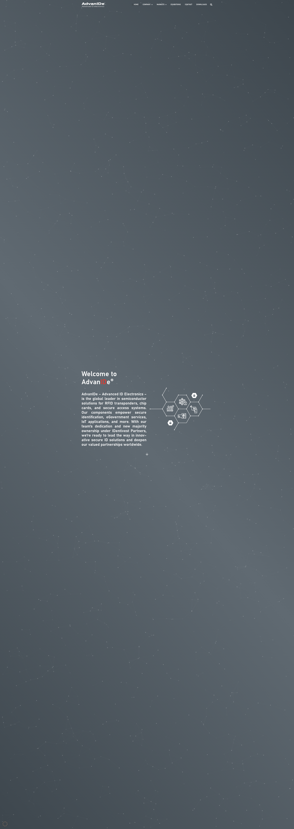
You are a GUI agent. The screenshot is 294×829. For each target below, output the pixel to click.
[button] (152, 5)
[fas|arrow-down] (147, 454)
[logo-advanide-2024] (93, 4)
